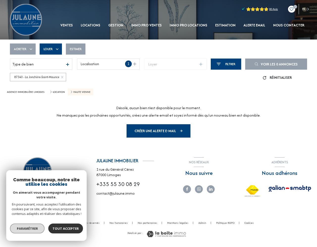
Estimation (225, 25)
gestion (115, 25)
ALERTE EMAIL (254, 25)
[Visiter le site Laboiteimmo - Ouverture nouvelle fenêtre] (166, 234)
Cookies (249, 223)
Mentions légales (177, 223)
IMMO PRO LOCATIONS (188, 25)
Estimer (75, 49)
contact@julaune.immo (115, 193)
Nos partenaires (147, 223)
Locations (90, 25)
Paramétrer (27, 228)
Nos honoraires (118, 223)
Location (59, 91)
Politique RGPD (225, 223)
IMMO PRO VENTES (146, 25)
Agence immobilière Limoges (25, 92)
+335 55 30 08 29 (118, 184)
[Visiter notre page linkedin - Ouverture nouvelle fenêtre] (211, 189)
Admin (202, 223)
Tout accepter (66, 228)
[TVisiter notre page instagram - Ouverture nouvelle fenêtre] (199, 189)
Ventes (66, 25)
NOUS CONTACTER (288, 25)
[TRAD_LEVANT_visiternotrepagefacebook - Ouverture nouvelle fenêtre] (187, 189)
